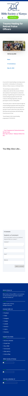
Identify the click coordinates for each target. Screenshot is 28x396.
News (8, 59)
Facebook (6, 313)
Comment (6, 242)
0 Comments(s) (11, 63)
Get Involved (7, 348)
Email (5, 254)
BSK (15, 54)
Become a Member (8, 340)
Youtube (6, 321)
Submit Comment (19, 266)
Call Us (5, 329)
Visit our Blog (7, 354)
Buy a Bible (6, 346)
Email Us (6, 326)
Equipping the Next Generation (11, 206)
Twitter (5, 315)
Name (5, 248)
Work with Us (7, 351)
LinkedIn (6, 323)
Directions (6, 332)
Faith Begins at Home (9, 189)
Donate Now (13, 17)
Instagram (6, 318)
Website (6, 260)
